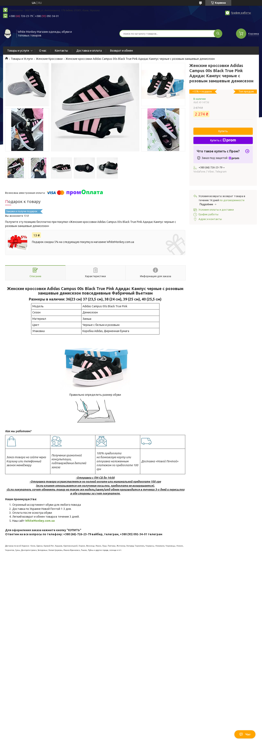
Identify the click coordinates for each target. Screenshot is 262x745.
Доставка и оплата (89, 50)
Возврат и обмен (121, 50)
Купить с (216, 140)
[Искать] (218, 33)
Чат (248, 734)
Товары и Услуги (22, 58)
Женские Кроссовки (49, 58)
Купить (223, 131)
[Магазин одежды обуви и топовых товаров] (8, 33)
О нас (42, 50)
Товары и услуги (18, 50)
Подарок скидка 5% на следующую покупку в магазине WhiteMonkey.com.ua (83, 242)
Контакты (61, 50)
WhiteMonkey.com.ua (40, 520)
